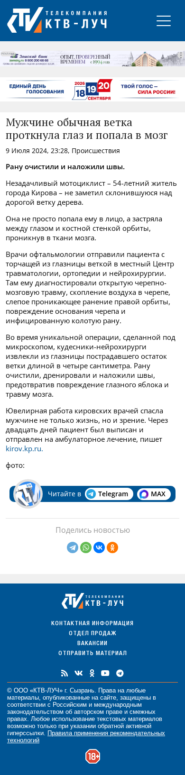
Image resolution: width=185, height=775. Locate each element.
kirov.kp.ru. (24, 448)
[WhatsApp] (86, 547)
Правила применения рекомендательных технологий (86, 736)
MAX (158, 493)
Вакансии (92, 644)
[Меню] (163, 20)
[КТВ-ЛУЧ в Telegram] (120, 673)
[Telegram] (72, 547)
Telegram (113, 493)
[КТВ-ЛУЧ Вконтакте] (78, 673)
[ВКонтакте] (99, 547)
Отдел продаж (92, 634)
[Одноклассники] (112, 547)
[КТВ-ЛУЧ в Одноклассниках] (92, 673)
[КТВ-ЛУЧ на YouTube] (105, 673)
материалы (23, 697)
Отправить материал (92, 654)
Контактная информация (92, 624)
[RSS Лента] (64, 673)
